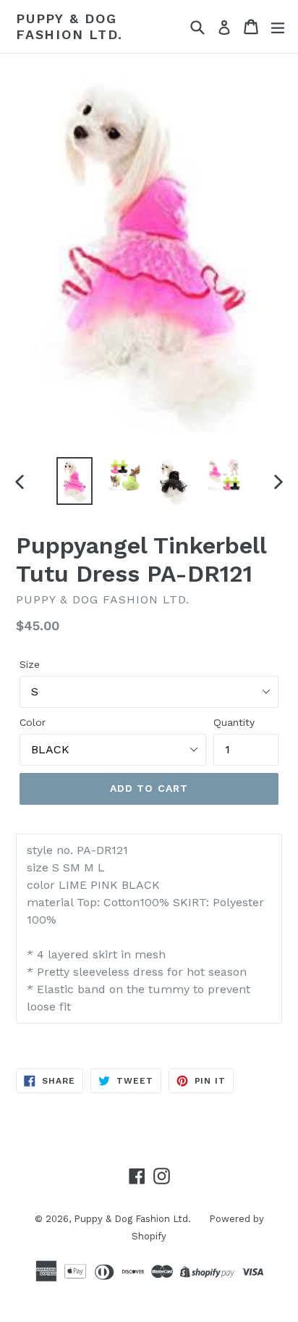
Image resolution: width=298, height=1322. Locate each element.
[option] (74, 481)
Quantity (234, 722)
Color (33, 722)
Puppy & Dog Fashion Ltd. (69, 26)
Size (30, 664)
